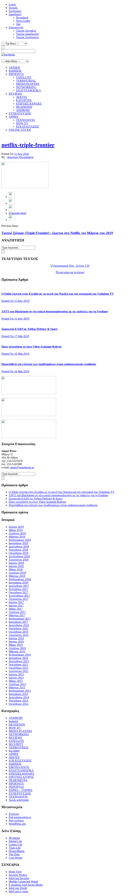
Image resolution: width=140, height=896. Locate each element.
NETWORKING (26, 87)
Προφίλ (13, 7)
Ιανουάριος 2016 (18, 658)
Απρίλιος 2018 (17, 572)
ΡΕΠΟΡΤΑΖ (16, 786)
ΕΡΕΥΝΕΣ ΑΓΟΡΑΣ (21, 776)
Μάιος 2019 (16, 530)
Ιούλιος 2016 (16, 638)
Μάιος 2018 (16, 569)
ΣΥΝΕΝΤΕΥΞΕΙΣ (20, 113)
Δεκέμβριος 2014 (19, 697)
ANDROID (23, 110)
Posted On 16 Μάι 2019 (15, 353)
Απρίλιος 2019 (17, 533)
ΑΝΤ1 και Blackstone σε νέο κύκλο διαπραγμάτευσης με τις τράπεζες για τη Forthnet (54, 311)
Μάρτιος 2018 (17, 576)
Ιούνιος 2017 (16, 605)
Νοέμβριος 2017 (18, 589)
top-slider (14, 750)
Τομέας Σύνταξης (26, 30)
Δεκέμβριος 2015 (19, 661)
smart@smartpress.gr (22, 467)
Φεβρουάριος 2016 (20, 654)
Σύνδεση (14, 813)
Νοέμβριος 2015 (18, 664)
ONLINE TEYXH (20, 129)
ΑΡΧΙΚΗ (14, 67)
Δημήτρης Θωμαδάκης (20, 157)
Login (12, 4)
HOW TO (22, 123)
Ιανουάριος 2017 (18, 621)
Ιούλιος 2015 (16, 674)
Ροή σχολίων (16, 820)
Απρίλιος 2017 (17, 612)
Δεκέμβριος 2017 (19, 585)
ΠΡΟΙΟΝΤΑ (16, 74)
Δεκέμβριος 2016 (19, 625)
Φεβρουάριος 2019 (20, 539)
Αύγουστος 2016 (18, 635)
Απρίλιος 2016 (17, 648)
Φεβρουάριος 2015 (20, 690)
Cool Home (15, 857)
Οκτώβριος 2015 (18, 667)
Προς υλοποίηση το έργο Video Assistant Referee (31, 346)
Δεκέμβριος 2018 (19, 546)
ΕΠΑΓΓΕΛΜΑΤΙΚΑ (28, 90)
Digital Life (15, 841)
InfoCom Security (19, 878)
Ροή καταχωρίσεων (20, 817)
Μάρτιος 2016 (17, 651)
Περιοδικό (22, 17)
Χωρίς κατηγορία (19, 799)
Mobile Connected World (23, 881)
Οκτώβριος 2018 (18, 553)
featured (13, 721)
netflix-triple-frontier (28, 145)
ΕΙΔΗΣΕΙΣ (15, 70)
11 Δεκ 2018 (21, 153)
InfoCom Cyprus (18, 891)
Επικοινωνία (16, 27)
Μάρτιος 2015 (17, 687)
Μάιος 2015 (16, 680)
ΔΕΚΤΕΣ (21, 97)
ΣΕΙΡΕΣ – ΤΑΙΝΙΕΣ (20, 790)
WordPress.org (17, 823)
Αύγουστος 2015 (18, 671)
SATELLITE (23, 77)
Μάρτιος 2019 (17, 536)
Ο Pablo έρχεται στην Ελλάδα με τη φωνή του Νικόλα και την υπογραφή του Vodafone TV (57, 293)
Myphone (14, 838)
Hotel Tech (15, 871)
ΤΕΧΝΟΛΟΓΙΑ (25, 120)
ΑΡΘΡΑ (13, 116)
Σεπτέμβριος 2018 (19, 556)
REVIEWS (15, 93)
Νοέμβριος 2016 (18, 628)
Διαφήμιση (15, 14)
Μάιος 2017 (16, 608)
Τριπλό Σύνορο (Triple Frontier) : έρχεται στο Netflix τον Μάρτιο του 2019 (57, 233)
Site (18, 24)
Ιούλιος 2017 (16, 602)
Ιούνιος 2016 (16, 641)
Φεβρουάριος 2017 (20, 618)
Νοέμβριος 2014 (18, 700)
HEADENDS (24, 106)
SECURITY (16, 744)
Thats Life (15, 847)
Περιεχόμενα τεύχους (70, 272)
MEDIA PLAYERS (27, 83)
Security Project (18, 875)
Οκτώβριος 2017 (18, 592)
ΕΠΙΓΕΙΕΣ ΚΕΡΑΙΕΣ (29, 103)
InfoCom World (18, 888)
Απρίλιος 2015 (17, 684)
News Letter (23, 20)
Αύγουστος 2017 (18, 598)
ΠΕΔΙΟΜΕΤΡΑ (18, 780)
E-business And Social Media (26, 884)
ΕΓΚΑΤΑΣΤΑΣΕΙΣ (27, 126)
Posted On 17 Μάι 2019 (15, 336)
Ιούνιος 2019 (16, 526)
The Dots (14, 854)
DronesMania (16, 851)
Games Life (15, 844)
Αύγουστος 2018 (18, 559)
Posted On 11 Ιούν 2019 (15, 300)
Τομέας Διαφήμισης (27, 34)
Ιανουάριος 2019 (18, 543)
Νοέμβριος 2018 (18, 549)
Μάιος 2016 (16, 644)
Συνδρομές (15, 11)
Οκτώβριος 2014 (18, 703)
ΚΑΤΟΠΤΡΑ (24, 100)
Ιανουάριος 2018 (18, 582)
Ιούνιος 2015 (16, 677)
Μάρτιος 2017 (17, 615)
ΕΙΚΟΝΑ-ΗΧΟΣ (19, 767)
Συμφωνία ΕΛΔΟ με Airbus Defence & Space (29, 328)
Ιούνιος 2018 (16, 566)
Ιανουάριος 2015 (18, 694)
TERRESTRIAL (26, 80)
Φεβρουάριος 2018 (20, 579)
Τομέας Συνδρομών (27, 37)
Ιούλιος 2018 (16, 562)
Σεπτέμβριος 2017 (19, 595)
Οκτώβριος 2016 (18, 631)
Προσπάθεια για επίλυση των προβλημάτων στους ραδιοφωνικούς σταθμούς (48, 364)
